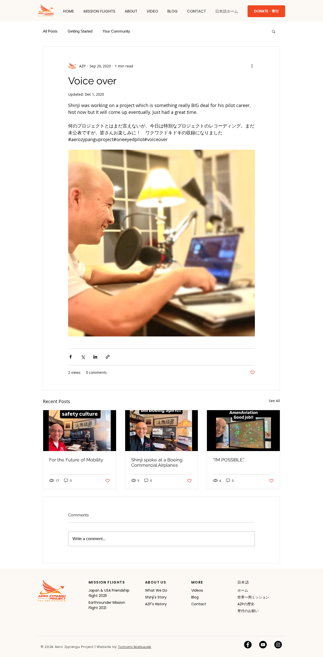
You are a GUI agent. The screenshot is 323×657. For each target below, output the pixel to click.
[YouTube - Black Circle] (263, 644)
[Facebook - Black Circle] (248, 644)
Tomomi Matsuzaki (134, 646)
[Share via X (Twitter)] (82, 356)
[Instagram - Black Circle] (278, 644)
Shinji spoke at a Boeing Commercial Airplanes (156, 462)
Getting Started (80, 31)
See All (274, 400)
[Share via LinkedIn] (95, 356)
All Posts (50, 31)
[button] (99, 11)
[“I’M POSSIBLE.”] (243, 430)
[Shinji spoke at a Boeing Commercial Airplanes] (161, 430)
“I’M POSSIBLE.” (229, 459)
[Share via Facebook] (70, 356)
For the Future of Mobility (76, 459)
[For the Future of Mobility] (79, 430)
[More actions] (252, 66)
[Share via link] (107, 356)
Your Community (116, 31)
